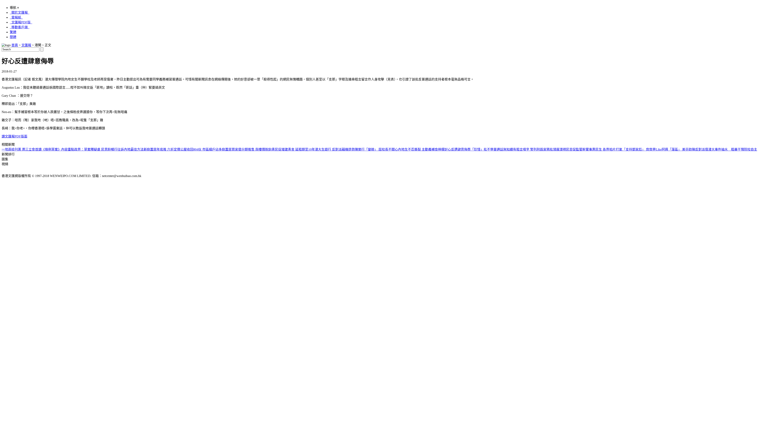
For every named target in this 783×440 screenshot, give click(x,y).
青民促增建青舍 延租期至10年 (293, 149)
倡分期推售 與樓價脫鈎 (255, 149)
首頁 (14, 45)
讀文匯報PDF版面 (14, 136)
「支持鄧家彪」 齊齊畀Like (642, 149)
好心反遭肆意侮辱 (458, 149)
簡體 (13, 37)
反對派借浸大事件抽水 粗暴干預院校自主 (726, 149)
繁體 (13, 32)
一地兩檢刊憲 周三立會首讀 (22, 149)
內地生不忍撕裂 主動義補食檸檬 (421, 149)
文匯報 (26, 45)
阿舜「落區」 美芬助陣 (678, 149)
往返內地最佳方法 (130, 149)
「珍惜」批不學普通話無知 (490, 149)
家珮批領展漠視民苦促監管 (562, 149)
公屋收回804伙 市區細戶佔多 (201, 149)
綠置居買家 (230, 149)
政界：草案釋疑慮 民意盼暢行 (95, 149)
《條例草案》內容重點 (58, 149)
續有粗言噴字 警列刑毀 (526, 149)
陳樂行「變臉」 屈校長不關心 (376, 149)
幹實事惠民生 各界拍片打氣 (602, 149)
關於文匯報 (19, 12)
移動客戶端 (19, 27)
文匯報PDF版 (21, 22)
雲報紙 (16, 17)
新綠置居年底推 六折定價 (162, 149)
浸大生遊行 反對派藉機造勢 (335, 149)
